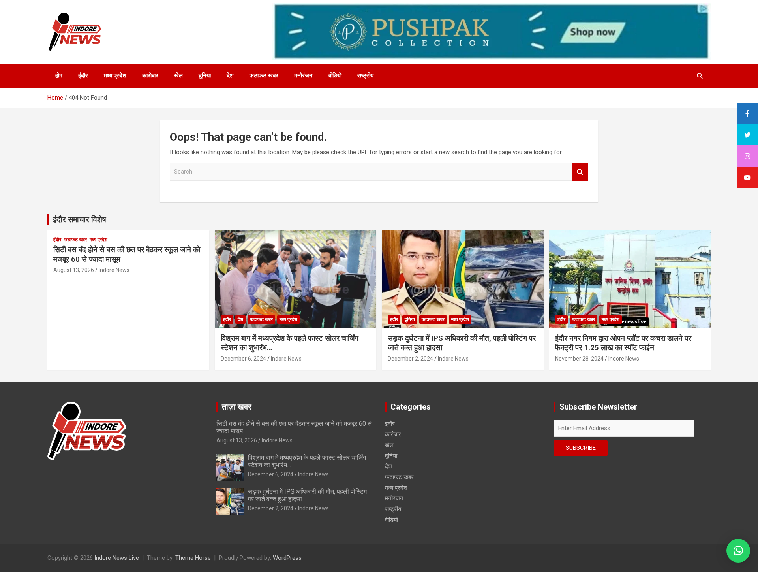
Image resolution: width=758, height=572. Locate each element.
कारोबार (150, 75)
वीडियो (334, 75)
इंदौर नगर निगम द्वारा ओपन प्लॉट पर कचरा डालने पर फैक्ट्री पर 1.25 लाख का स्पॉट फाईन (623, 343)
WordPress (287, 557)
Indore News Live (116, 557)
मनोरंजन (303, 75)
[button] (738, 551)
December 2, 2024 (410, 358)
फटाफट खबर (264, 75)
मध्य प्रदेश (115, 75)
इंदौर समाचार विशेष (79, 219)
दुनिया (205, 75)
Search (580, 172)
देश (230, 75)
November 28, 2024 (579, 358)
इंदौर (83, 75)
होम (58, 75)
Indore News (114, 270)
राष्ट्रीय (365, 75)
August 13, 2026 (73, 270)
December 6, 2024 (243, 358)
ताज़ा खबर (236, 407)
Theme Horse (193, 557)
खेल (178, 75)
